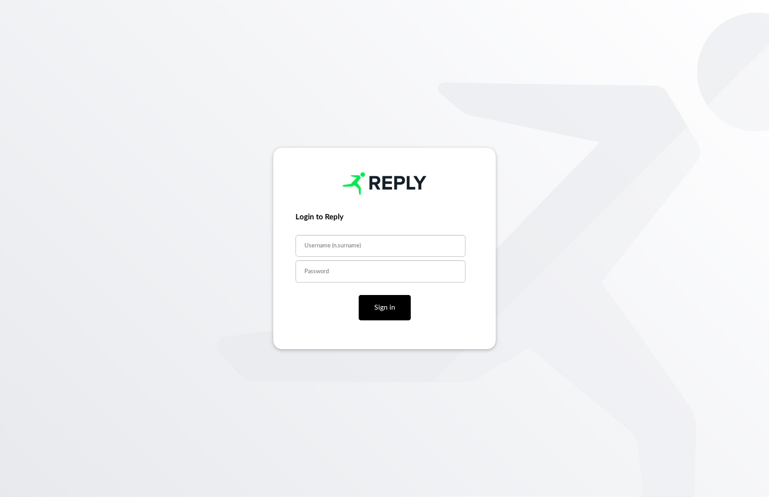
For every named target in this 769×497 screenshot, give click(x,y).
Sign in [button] (384, 307)
